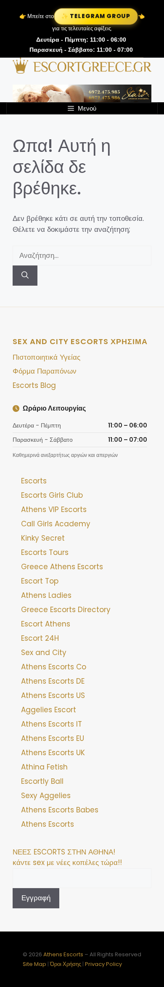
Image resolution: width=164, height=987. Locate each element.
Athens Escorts (47, 824)
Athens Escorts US (53, 695)
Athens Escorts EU (52, 738)
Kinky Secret (43, 538)
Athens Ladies (46, 595)
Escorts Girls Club (52, 495)
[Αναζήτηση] (25, 275)
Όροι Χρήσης (65, 964)
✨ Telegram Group (96, 16)
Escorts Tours (45, 552)
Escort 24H (40, 638)
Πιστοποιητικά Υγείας (46, 357)
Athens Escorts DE (53, 681)
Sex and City (43, 652)
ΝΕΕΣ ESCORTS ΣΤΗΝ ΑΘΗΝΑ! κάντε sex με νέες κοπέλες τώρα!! (67, 857)
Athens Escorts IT (51, 724)
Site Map (34, 964)
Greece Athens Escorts (62, 567)
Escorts (34, 481)
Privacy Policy (103, 964)
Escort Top (39, 581)
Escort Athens (45, 624)
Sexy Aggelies (46, 796)
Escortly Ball (42, 781)
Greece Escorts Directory (66, 610)
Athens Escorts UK (53, 753)
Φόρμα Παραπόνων (45, 371)
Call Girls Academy (55, 524)
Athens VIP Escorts (54, 509)
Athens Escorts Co (53, 667)
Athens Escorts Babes (59, 810)
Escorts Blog (34, 385)
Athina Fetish (44, 767)
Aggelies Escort (48, 710)
